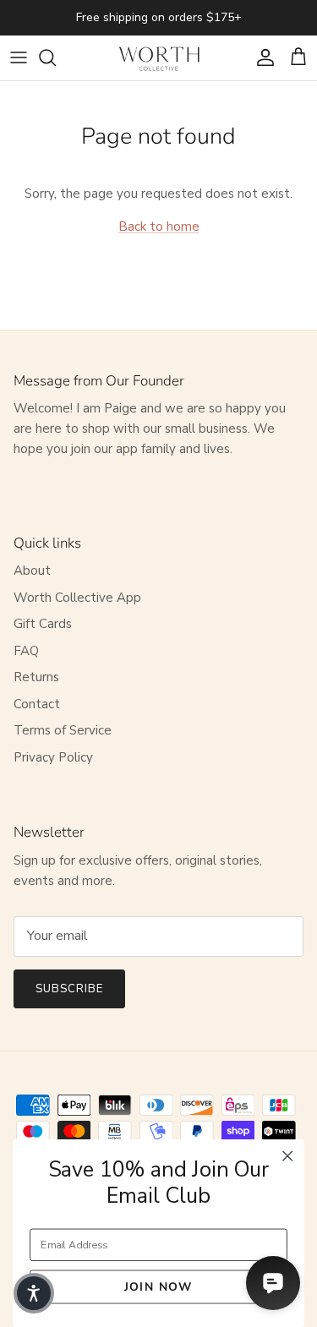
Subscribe (69, 989)
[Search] (55, 57)
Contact (37, 704)
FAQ (26, 650)
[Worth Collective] (159, 58)
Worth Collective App (77, 597)
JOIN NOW (158, 1286)
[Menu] (18, 57)
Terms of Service (63, 730)
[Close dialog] (287, 1155)
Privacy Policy (53, 757)
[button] (34, 1293)
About (32, 570)
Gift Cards (43, 623)
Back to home (158, 226)
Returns (36, 677)
